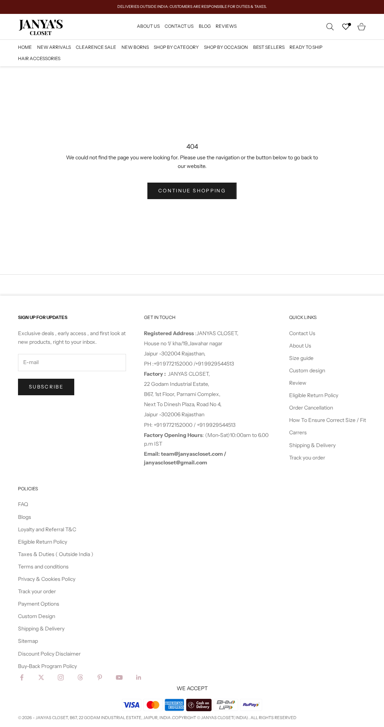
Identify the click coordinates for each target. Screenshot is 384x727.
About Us (148, 26)
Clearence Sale (96, 47)
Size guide (301, 358)
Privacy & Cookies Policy (46, 579)
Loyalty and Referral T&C (47, 529)
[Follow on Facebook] (22, 677)
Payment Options (38, 603)
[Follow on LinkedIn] (138, 677)
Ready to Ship (306, 47)
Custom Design (36, 616)
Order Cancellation (311, 407)
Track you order (307, 457)
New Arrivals (54, 47)
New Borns (135, 47)
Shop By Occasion (226, 47)
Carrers (298, 432)
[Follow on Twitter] (41, 677)
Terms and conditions (43, 566)
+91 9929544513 (214, 363)
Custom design (307, 370)
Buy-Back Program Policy (47, 666)
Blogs (24, 517)
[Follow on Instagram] (60, 677)
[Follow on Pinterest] (100, 677)
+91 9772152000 (174, 363)
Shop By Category (176, 47)
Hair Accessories (39, 58)
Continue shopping (192, 190)
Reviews (226, 26)
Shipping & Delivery (312, 445)
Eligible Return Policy (313, 395)
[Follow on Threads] (80, 677)
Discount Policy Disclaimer (49, 653)
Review (297, 382)
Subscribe (46, 387)
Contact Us (179, 26)
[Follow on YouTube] (119, 677)
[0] (346, 26)
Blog (205, 26)
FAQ (23, 504)
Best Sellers (269, 47)
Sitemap (28, 641)
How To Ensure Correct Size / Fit (327, 420)
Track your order (37, 591)
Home (25, 47)
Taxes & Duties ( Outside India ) (55, 554)
